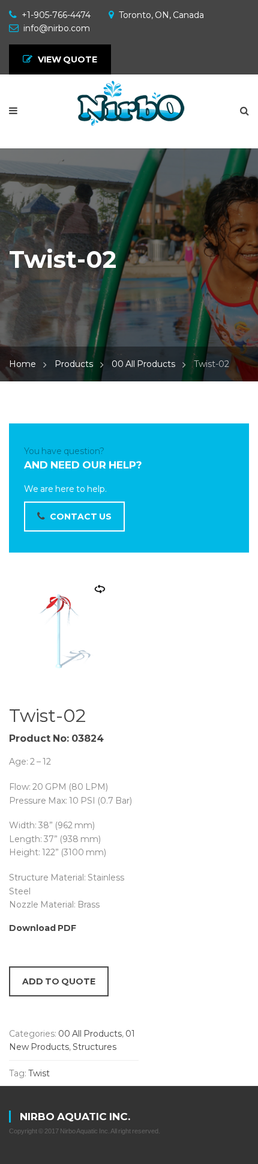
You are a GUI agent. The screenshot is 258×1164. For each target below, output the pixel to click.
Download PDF (42, 928)
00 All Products (143, 364)
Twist (39, 1073)
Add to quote (58, 981)
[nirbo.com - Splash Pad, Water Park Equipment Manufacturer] (129, 104)
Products (74, 364)
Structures (94, 1046)
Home (22, 364)
